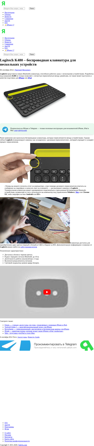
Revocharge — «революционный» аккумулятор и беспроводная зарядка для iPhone (37, 329)
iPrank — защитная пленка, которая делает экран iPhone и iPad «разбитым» (34, 331)
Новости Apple (33, 337)
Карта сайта (9, 439)
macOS (7, 21)
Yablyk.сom (22, 445)
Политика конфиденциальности (17, 441)
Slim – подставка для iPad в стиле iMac (20, 333)
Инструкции (9, 12)
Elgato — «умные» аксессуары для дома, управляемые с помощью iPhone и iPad (36, 325)
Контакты (8, 437)
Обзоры (8, 15)
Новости (8, 17)
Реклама (8, 435)
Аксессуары (22, 337)
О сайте (8, 433)
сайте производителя (28, 247)
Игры (7, 429)
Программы (9, 427)
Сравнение (9, 19)
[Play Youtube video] (47, 292)
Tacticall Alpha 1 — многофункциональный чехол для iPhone (28, 327)
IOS (6, 23)
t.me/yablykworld (20, 130)
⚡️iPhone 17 (9, 25)
